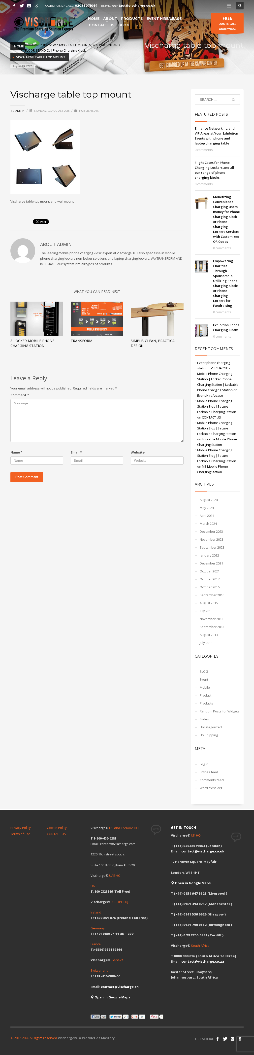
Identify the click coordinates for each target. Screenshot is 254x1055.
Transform (81, 340)
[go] (233, 100)
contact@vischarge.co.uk (133, 5)
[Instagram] (29, 5)
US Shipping (209, 735)
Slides (204, 719)
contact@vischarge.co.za (202, 961)
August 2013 (209, 635)
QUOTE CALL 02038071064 (227, 23)
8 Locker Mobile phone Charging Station (32, 343)
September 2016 (212, 595)
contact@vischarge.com (117, 844)
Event (204, 679)
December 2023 (211, 531)
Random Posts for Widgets (45, 45)
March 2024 (208, 523)
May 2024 (207, 507)
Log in (204, 764)
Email (76, 452)
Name (16, 452)
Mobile (205, 687)
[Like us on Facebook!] (217, 1039)
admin (20, 110)
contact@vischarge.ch (120, 987)
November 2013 (211, 619)
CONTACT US (211, 417)
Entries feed (209, 772)
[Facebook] (14, 5)
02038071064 (86, 5)
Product (205, 695)
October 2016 (210, 587)
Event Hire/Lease (210, 395)
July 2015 (206, 611)
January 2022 (209, 555)
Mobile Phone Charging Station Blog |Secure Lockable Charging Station (216, 406)
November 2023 (211, 539)
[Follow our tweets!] (225, 1039)
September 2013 (212, 627)
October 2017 (210, 579)
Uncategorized (211, 727)
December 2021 (211, 563)
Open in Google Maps (112, 997)
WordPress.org (211, 788)
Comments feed (212, 780)
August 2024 (209, 499)
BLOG (204, 671)
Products (206, 703)
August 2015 (209, 603)
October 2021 (210, 571)
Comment (19, 395)
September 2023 (212, 547)
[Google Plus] (36, 5)
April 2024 (207, 515)
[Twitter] (21, 5)
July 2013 (206, 642)
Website (138, 452)
